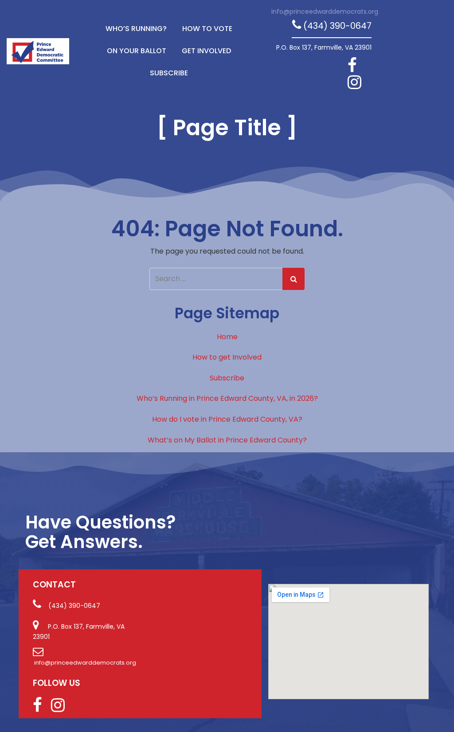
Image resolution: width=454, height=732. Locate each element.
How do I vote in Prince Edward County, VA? (227, 419)
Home (227, 337)
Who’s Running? (136, 28)
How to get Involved (227, 357)
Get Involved (206, 51)
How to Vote (207, 28)
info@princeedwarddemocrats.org (324, 11)
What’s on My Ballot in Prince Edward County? (227, 440)
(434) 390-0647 (337, 26)
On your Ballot (136, 51)
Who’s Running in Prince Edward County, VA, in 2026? (227, 398)
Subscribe (169, 73)
